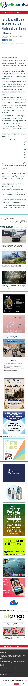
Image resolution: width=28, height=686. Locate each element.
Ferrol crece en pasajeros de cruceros (9, 218)
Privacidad (7, 672)
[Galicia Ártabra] (14, 4)
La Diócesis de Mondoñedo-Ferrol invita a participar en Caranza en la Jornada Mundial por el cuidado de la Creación (13, 267)
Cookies (12, 672)
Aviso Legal (2, 672)
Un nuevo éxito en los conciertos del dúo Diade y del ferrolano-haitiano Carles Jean (17, 222)
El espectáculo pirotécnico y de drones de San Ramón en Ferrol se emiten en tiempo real (13, 286)
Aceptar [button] (16, 684)
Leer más (21, 684)
